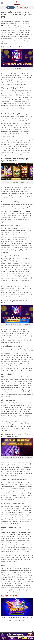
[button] (2, 3)
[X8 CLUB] (17, 3)
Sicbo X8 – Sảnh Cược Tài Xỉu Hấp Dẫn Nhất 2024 (17, 617)
